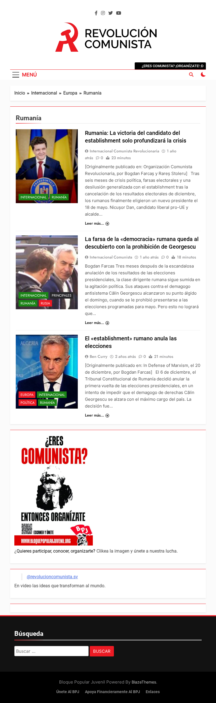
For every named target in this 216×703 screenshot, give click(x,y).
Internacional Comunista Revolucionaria (124, 151)
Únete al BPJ (67, 691)
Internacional (33, 197)
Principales (61, 295)
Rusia (45, 303)
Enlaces (153, 691)
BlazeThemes (144, 682)
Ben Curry (98, 356)
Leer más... (94, 223)
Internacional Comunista (111, 257)
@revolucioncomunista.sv (52, 576)
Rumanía (59, 197)
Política (28, 402)
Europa (27, 394)
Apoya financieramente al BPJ (112, 691)
